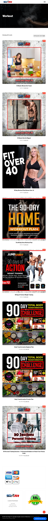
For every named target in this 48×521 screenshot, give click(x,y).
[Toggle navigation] (45, 1)
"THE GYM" (13, 503)
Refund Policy (5, 518)
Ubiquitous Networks (35, 516)
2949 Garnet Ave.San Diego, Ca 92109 (13, 506)
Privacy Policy (12, 518)
